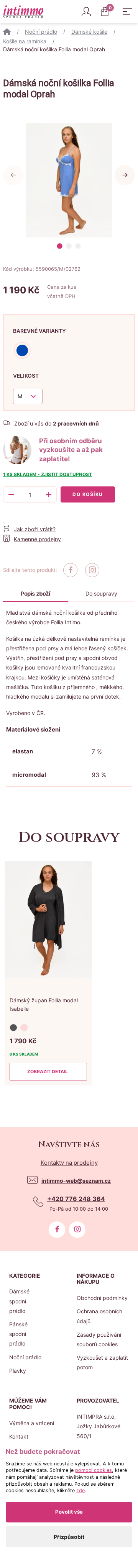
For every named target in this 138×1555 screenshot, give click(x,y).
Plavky (17, 1370)
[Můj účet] (86, 11)
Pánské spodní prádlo (18, 1334)
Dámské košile (89, 31)
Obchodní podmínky (102, 1298)
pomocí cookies (93, 1470)
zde (80, 1490)
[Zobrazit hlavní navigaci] (127, 11)
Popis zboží (35, 593)
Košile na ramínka (24, 41)
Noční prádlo (41, 31)
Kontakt (18, 1436)
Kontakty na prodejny (69, 1162)
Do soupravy (101, 593)
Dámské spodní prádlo (19, 1301)
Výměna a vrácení (31, 1423)
